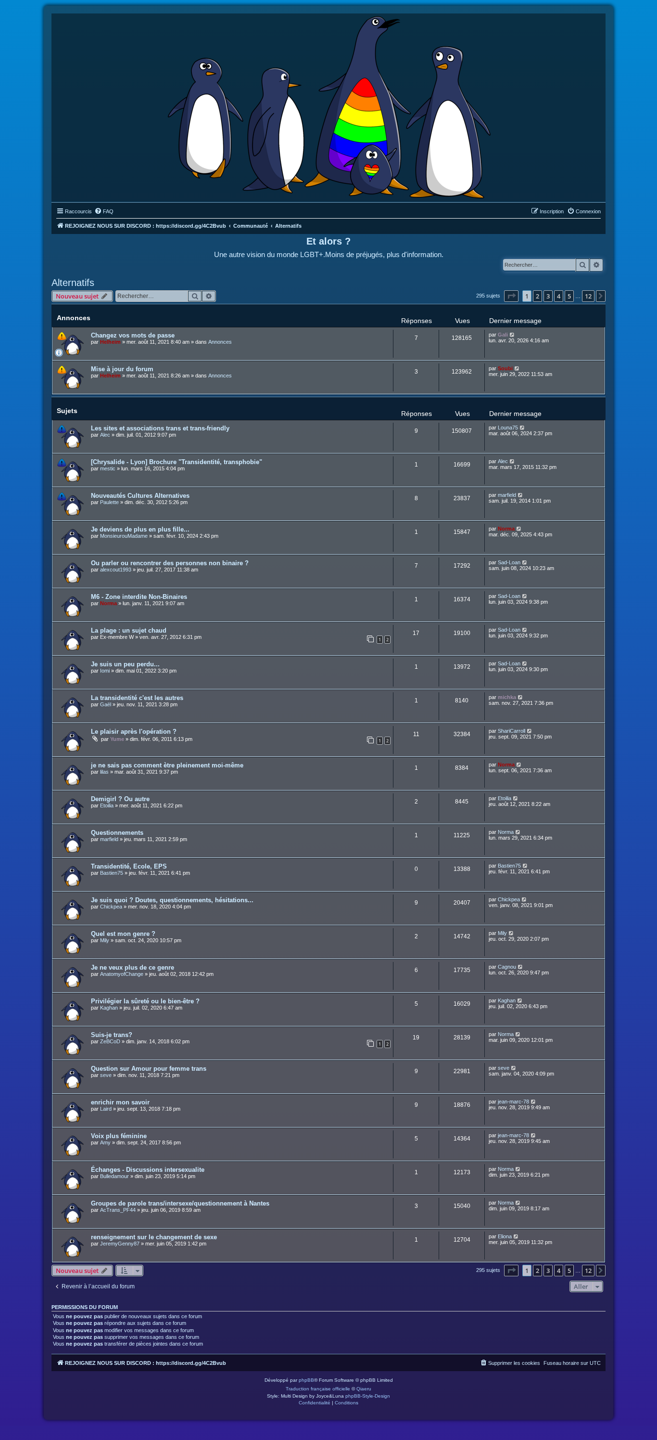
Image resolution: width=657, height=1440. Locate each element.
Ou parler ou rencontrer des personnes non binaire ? (170, 563)
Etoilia (107, 805)
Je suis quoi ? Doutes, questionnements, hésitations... (172, 900)
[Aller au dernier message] (512, 334)
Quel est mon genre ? (123, 933)
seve (106, 1075)
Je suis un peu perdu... (125, 664)
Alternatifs (72, 282)
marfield (507, 495)
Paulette (109, 502)
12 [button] (588, 296)
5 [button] (569, 296)
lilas (104, 772)
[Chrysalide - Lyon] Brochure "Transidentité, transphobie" (176, 462)
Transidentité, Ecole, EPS (129, 866)
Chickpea (111, 906)
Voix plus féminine (119, 1136)
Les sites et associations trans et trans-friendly (160, 428)
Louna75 (508, 427)
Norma (506, 529)
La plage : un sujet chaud (128, 630)
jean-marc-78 (513, 1101)
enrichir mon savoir (120, 1102)
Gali (503, 334)
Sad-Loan (509, 562)
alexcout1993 (115, 569)
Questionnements (117, 832)
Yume (117, 739)
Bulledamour (114, 1176)
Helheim (110, 342)
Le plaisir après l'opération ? (134, 731)
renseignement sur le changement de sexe (154, 1237)
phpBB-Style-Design (367, 1396)
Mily (104, 940)
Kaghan (109, 1008)
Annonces (220, 342)
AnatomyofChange (121, 974)
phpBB (306, 1380)
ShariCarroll (511, 731)
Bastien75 (111, 873)
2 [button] (537, 296)
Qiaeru (363, 1388)
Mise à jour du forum (122, 369)
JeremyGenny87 (119, 1243)
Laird (106, 1109)
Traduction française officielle (318, 1388)
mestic (107, 468)
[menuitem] (104, 211)
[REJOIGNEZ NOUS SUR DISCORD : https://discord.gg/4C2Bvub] (328, 105)
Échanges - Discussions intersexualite (147, 1169)
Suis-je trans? (111, 1034)
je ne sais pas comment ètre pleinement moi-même (167, 765)
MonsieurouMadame (124, 536)
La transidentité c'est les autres (137, 697)
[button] (511, 296)
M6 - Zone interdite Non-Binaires (139, 596)
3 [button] (548, 296)
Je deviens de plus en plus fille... (140, 529)
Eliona (505, 1236)
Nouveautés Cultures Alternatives (140, 495)
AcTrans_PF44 (118, 1210)
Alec (105, 435)
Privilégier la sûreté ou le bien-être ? (145, 1001)
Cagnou (507, 967)
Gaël (105, 704)
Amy (105, 1142)
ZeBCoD (110, 1041)
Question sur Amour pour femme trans (148, 1068)
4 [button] (558, 296)
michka (507, 697)
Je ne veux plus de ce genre (132, 967)
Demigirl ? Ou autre (120, 799)
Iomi (105, 671)
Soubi (505, 368)
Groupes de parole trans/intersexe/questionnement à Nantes (180, 1203)
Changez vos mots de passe (133, 335)
